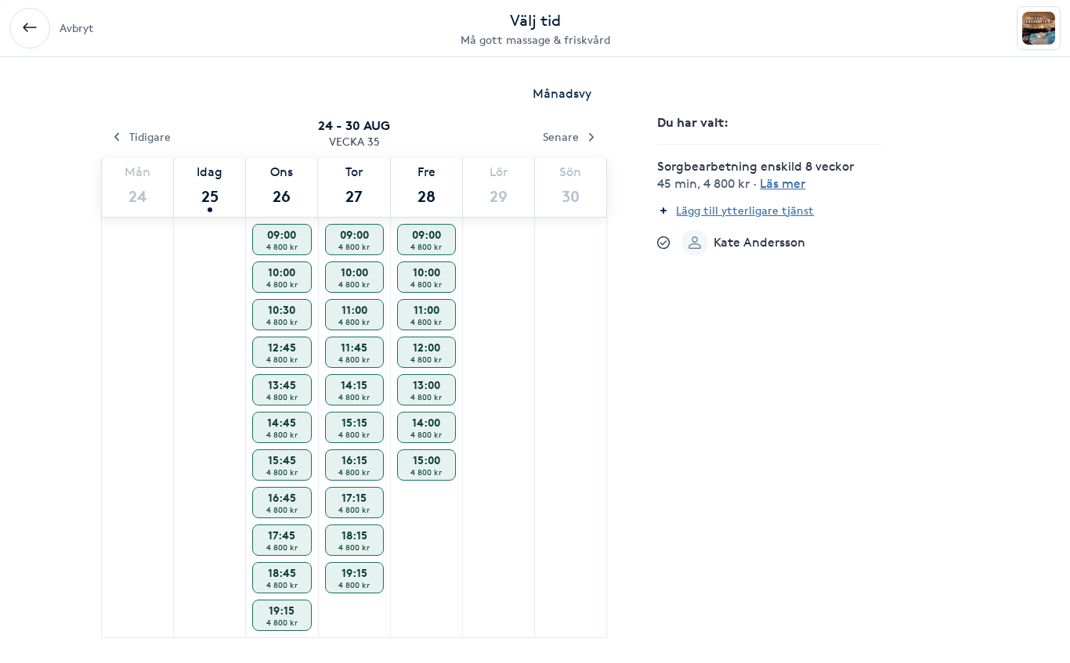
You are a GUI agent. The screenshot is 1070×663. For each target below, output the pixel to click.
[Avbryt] (29, 28)
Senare (561, 136)
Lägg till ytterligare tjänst (745, 210)
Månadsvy (562, 93)
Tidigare (150, 136)
